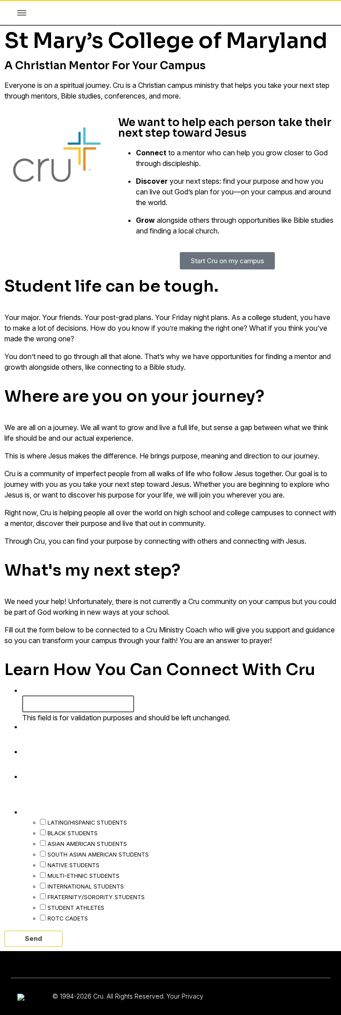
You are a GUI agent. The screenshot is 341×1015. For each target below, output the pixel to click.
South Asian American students (98, 854)
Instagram (42, 689)
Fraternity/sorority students (96, 896)
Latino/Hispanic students (87, 822)
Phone (37, 775)
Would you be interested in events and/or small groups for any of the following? (167, 806)
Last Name (46, 751)
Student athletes (76, 907)
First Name (46, 726)
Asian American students (87, 843)
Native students (73, 865)
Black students (73, 833)
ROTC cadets (68, 918)
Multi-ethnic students (83, 875)
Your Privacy (185, 996)
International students (86, 886)
